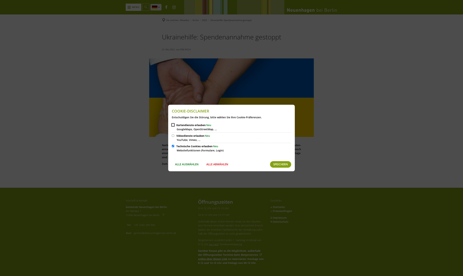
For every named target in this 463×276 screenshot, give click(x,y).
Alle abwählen (217, 164)
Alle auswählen (187, 164)
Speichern (280, 164)
